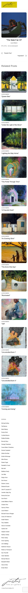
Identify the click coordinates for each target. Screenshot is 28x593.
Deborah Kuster (5, 486)
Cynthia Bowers (5, 435)
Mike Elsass (4, 459)
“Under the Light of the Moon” (11, 125)
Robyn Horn (4, 477)
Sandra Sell (4, 528)
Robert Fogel (4, 462)
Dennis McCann (5, 495)
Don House (4, 480)
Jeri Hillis (3, 474)
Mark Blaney (4, 429)
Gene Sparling (5, 540)
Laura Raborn (14, 43)
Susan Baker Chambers (7, 447)
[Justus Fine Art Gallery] (9, 7)
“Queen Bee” (5, 96)
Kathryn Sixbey (5, 534)
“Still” (3, 324)
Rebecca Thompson (6, 549)
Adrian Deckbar (5, 453)
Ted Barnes (4, 426)
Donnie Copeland (5, 450)
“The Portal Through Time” (10, 182)
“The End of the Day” (8, 267)
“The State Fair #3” (14, 40)
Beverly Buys (4, 441)
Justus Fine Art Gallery (7, 588)
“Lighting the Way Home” (10, 153)
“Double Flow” (8, 53)
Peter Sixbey (4, 537)
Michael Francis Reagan (7, 513)
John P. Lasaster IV (6, 489)
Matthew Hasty (5, 471)
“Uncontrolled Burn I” (8, 352)
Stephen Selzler (5, 531)
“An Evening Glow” (7, 238)
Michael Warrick (5, 558)
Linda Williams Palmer (7, 501)
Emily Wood (4, 567)
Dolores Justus (5, 483)
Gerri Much (4, 498)
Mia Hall (3, 468)
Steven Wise (4, 564)
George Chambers (6, 444)
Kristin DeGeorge (5, 456)
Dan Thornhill (4, 552)
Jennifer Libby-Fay (6, 492)
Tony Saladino (4, 522)
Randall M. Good (5, 465)
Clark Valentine (5, 555)
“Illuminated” (5, 295)
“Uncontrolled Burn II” (8, 381)
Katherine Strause (5, 546)
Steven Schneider (5, 525)
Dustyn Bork (4, 432)
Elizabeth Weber (5, 561)
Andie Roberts (5, 519)
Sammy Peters (5, 507)
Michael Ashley (5, 423)
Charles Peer (4, 504)
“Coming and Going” (8, 409)
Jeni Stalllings (4, 543)
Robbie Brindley (5, 438)
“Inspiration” (21, 55)
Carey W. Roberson (6, 516)
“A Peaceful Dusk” (7, 210)
